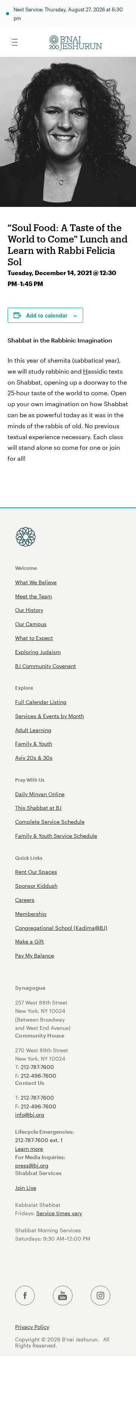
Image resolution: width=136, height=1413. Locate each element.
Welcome (26, 568)
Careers (24, 900)
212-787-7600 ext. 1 (39, 1140)
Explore (24, 687)
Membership (30, 914)
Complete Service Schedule (50, 821)
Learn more (29, 1148)
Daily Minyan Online (40, 794)
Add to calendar (46, 315)
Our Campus (30, 624)
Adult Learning (33, 730)
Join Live (25, 1188)
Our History (29, 610)
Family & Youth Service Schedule (56, 835)
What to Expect (34, 638)
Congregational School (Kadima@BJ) (61, 928)
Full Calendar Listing (40, 702)
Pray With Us (29, 779)
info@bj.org (29, 1114)
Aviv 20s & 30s (34, 757)
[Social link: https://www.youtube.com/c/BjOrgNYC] (63, 1296)
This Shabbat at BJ (38, 807)
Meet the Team (33, 596)
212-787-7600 (37, 1067)
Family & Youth (33, 743)
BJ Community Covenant (45, 666)
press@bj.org (31, 1165)
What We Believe (36, 582)
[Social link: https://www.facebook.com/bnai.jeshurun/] (25, 1296)
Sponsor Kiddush (36, 886)
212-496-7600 (38, 1075)
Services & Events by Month (49, 716)
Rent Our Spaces (36, 871)
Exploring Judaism (38, 652)
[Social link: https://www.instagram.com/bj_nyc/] (100, 1296)
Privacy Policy (32, 1327)
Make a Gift (29, 941)
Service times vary (59, 1213)
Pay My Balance (34, 955)
